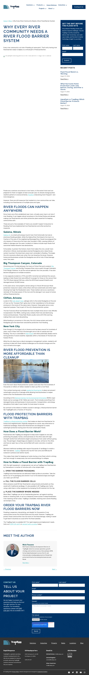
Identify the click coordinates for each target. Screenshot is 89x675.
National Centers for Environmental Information (30, 398)
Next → (54, 569)
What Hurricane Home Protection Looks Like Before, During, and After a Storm (71, 86)
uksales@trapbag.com (51, 659)
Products (40, 5)
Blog (10, 21)
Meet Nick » (26, 563)
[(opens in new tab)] (70, 655)
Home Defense (52, 5)
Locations (73, 643)
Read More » (64, 79)
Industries (61, 5)
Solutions (29, 5)
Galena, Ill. (6, 235)
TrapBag (17, 451)
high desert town (18, 301)
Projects (42, 8)
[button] (69, 672)
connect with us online (29, 524)
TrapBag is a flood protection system (15, 421)
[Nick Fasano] (12, 550)
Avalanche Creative (42, 671)
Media (63, 643)
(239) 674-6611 (15, 524)
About (50, 8)
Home (5, 21)
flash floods (29, 333)
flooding (31, 195)
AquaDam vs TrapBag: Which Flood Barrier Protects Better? (72, 101)
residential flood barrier (34, 390)
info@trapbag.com (59, 654)
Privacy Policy (15, 671)
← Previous (7, 569)
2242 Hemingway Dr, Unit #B (31, 654)
